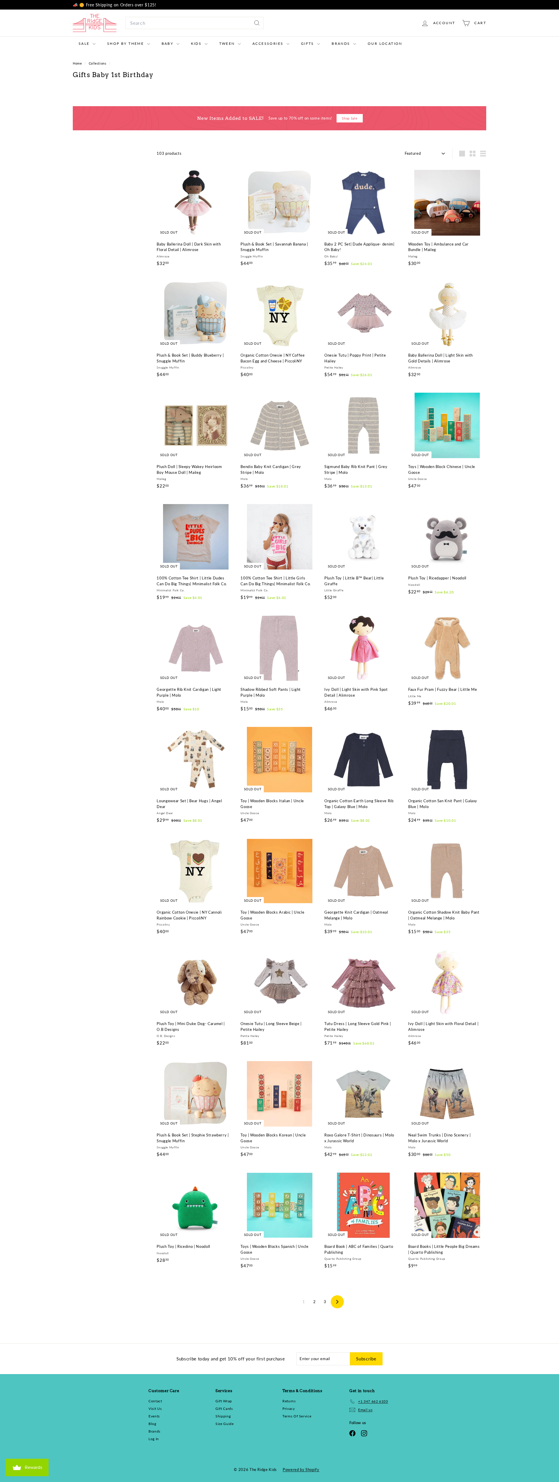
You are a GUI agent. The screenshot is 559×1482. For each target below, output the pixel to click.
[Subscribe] (352, 776)
